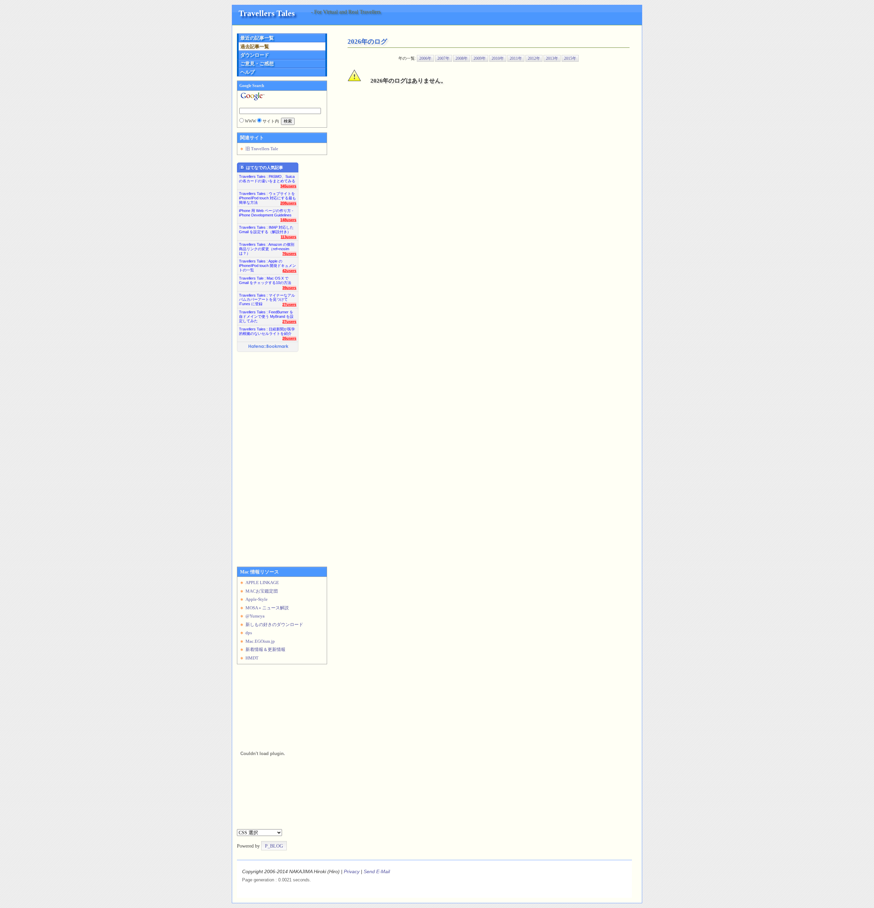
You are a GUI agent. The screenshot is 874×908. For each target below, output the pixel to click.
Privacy (352, 871)
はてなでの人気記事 (264, 167)
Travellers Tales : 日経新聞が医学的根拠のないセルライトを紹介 (267, 331)
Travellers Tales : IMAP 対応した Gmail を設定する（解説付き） (266, 229)
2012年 (534, 58)
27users (289, 304)
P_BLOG (274, 846)
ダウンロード (254, 55)
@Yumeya (255, 616)
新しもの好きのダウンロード (274, 624)
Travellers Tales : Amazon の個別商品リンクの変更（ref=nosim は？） (266, 247)
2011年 (516, 58)
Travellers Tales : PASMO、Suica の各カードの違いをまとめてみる (267, 178)
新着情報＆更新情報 (265, 649)
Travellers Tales (267, 13)
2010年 (498, 58)
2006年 (425, 58)
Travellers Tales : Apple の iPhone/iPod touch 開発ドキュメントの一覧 (267, 263)
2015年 (570, 58)
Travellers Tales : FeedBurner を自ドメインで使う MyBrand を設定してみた (266, 314)
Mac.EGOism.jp (260, 641)
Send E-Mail (377, 871)
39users (289, 288)
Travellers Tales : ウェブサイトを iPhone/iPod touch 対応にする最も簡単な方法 (267, 196)
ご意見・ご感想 (257, 63)
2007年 (443, 58)
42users (289, 271)
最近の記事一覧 (257, 38)
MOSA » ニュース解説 (267, 607)
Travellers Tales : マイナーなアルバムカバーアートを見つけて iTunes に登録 (267, 297)
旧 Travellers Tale (261, 148)
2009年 (480, 58)
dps (248, 632)
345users (288, 186)
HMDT (251, 658)
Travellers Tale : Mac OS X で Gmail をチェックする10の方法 (265, 280)
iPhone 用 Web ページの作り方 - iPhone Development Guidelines (266, 213)
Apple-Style (256, 599)
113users (288, 237)
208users (288, 203)
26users (289, 338)
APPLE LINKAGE (262, 582)
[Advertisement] (264, 456)
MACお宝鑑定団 (261, 591)
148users (288, 220)
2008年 (461, 58)
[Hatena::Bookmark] (268, 347)
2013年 (552, 58)
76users (289, 254)
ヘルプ (247, 72)
